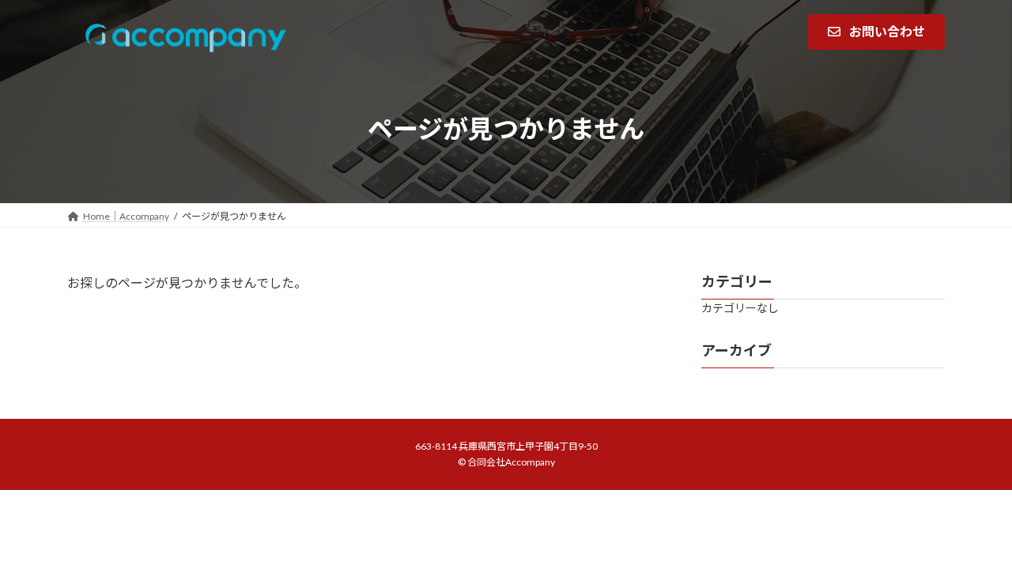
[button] (876, 32)
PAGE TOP (973, 537)
